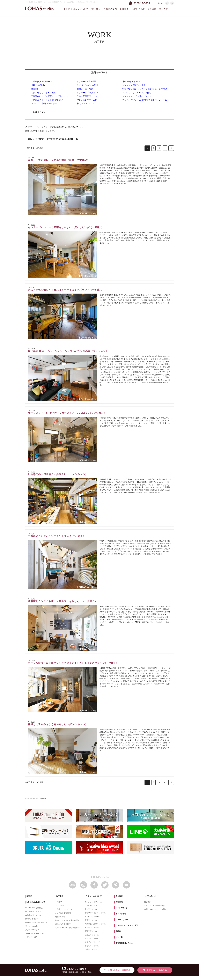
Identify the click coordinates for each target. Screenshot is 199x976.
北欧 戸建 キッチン (131, 81)
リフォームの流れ (32, 926)
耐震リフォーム (91, 920)
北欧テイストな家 (85, 89)
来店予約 (163, 9)
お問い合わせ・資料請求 (144, 9)
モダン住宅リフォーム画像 (43, 92)
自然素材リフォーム (33, 915)
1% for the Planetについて (35, 934)
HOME (29, 896)
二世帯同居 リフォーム (41, 81)
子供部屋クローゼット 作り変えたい (47, 100)
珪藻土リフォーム (92, 935)
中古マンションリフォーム (95, 913)
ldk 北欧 (34, 89)
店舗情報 (119, 896)
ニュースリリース (123, 920)
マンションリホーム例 (87, 100)
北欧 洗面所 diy (38, 85)
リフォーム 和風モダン (87, 92)
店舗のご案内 (110, 9)
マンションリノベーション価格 (136, 92)
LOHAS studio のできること (36, 923)
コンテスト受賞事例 (63, 913)
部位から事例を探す (63, 924)
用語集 (118, 931)
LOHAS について (32, 919)
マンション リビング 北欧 (134, 85)
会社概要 (124, 9)
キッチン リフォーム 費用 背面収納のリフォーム (144, 100)
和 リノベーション (85, 103)
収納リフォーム (91, 949)
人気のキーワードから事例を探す (68, 928)
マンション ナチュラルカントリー (137, 96)
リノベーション (91, 906)
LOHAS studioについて (76, 9)
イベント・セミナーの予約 (154, 906)
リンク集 (119, 937)
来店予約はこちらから (155, 970)
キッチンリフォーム (92, 927)
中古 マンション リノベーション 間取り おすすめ (144, 89)
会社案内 (119, 902)
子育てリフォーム (92, 946)
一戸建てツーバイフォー (64, 909)
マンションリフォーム (93, 902)
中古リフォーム (91, 909)
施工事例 (96, 9)
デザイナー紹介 (31, 937)
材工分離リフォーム (33, 911)
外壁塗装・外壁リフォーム (95, 924)
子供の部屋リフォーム (87, 96)
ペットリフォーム (92, 938)
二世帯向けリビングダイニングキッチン (49, 96)
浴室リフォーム (91, 931)
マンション (59, 906)
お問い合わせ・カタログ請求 (155, 909)
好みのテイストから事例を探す (67, 920)
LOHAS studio (39, 8)
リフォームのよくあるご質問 (127, 925)
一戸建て (58, 902)
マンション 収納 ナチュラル (44, 103)
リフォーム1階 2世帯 (86, 81)
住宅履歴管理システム (124, 943)
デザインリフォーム (92, 942)
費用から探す (60, 917)
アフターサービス (32, 930)
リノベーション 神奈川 (87, 85)
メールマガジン (122, 908)
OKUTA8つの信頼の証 (34, 908)
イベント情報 (121, 914)
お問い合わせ (150, 896)
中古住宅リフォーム (92, 917)
